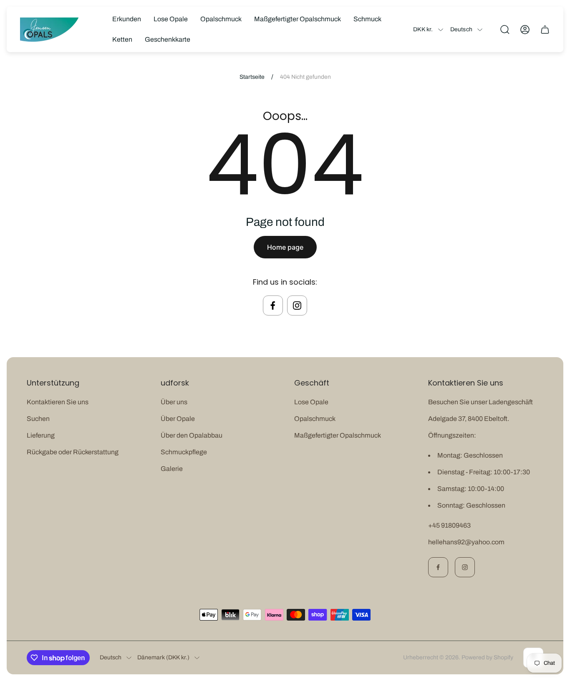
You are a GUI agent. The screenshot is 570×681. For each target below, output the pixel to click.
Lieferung (41, 435)
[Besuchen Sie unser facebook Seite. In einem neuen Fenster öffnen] (273, 305)
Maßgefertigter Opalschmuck (337, 435)
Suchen (38, 418)
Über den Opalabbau (191, 435)
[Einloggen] (525, 29)
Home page (285, 247)
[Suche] (505, 29)
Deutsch (461, 29)
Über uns (174, 402)
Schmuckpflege (184, 452)
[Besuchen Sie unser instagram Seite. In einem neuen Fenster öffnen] (297, 305)
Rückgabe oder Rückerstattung (73, 452)
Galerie (172, 468)
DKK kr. (423, 29)
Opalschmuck (314, 418)
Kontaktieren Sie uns (57, 402)
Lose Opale (311, 402)
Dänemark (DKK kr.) (163, 657)
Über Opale (178, 418)
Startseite (252, 77)
